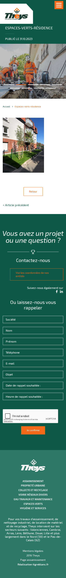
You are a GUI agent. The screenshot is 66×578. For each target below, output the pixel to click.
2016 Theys (33, 555)
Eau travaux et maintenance (33, 499)
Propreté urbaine (33, 485)
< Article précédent (16, 205)
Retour (33, 191)
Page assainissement (33, 559)
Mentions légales (33, 550)
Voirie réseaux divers (33, 494)
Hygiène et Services (33, 508)
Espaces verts (33, 503)
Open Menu (58, 5)
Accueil (6, 106)
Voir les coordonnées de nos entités (32, 274)
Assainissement (33, 481)
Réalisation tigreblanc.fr (33, 564)
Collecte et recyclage (33, 490)
